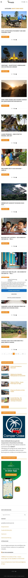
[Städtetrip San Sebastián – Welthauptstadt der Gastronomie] (5, 376)
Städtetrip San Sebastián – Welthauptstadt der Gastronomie (17, 375)
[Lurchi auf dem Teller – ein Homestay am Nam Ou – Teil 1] (14, 260)
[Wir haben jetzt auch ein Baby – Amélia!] (14, 157)
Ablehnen (14, 294)
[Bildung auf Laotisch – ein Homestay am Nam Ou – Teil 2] (14, 226)
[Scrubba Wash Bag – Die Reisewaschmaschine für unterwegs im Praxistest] (5, 400)
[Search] (26, 2)
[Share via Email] (16, 39)
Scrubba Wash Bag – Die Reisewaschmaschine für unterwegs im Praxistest (16, 399)
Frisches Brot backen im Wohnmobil (15, 367)
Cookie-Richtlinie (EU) (6, 530)
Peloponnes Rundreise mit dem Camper (17, 391)
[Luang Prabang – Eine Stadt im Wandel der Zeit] (14, 123)
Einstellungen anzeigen (14, 297)
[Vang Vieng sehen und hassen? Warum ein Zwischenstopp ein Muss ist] (14, 88)
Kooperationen (5, 526)
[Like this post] (11, 39)
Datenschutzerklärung (6, 537)
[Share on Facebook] (13, 39)
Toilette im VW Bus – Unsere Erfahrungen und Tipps (16, 383)
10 (15, 353)
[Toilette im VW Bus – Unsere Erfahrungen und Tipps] (5, 384)
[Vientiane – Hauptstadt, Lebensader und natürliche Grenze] (14, 54)
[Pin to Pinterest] (14, 39)
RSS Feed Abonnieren (7, 552)
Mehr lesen (4, 36)
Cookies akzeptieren (14, 290)
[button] (26, 280)
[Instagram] (23, 2)
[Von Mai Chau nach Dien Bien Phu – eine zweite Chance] (14, 329)
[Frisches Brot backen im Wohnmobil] (5, 368)
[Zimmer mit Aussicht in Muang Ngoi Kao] (14, 191)
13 (22, 353)
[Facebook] (12, 571)
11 (18, 353)
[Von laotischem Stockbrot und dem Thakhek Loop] (14, 19)
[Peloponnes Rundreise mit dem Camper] (5, 392)
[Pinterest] (24, 2)
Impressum (3, 534)
